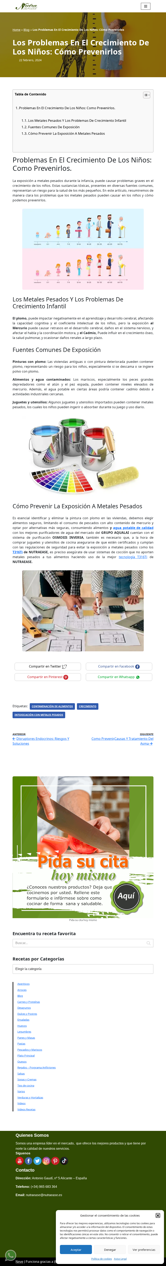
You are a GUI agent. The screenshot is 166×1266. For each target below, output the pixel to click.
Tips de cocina (25, 1085)
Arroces (22, 990)
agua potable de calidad (133, 528)
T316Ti (18, 552)
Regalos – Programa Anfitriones (36, 1067)
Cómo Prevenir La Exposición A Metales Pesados (66, 133)
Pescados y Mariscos (29, 1049)
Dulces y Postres (27, 1014)
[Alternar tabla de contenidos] (144, 95)
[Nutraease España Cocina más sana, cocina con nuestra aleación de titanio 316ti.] (26, 6)
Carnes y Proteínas (28, 1002)
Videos (21, 1103)
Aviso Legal (120, 1259)
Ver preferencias (144, 1250)
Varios (21, 1091)
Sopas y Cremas (26, 1079)
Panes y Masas (26, 1038)
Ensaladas (23, 1019)
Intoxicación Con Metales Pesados (39, 715)
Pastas (21, 1043)
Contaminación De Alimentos (52, 706)
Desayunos (24, 1008)
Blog (26, 30)
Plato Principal (26, 1055)
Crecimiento (87, 706)
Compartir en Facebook (116, 666)
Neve (19, 1261)
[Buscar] (148, 943)
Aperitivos (23, 984)
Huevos (22, 1026)
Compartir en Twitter (45, 666)
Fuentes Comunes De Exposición (54, 127)
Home (16, 30)
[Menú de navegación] (145, 6)
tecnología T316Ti (133, 557)
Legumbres (24, 1031)
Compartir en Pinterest (45, 677)
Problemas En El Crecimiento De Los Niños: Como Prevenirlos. (67, 108)
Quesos (22, 1061)
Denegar (110, 1250)
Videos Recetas (26, 1109)
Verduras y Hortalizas (30, 1097)
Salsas (21, 1073)
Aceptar (76, 1250)
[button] (158, 1215)
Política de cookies (101, 1259)
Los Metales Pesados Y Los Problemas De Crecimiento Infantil (77, 120)
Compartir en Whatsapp (116, 677)
